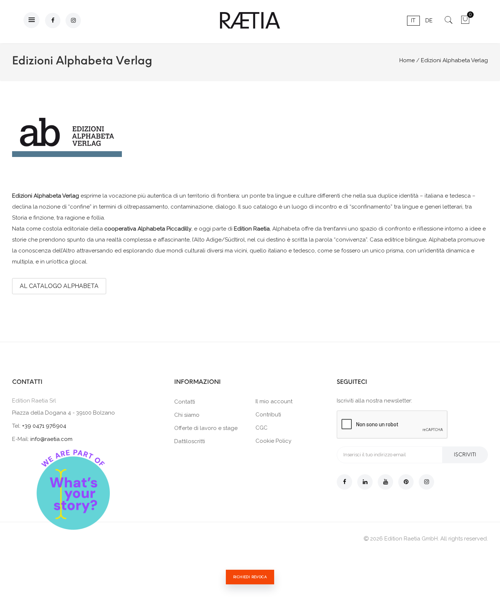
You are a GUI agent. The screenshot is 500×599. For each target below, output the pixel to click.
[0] (465, 22)
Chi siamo (186, 415)
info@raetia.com (51, 439)
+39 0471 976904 (44, 426)
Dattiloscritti (189, 441)
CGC (261, 427)
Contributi (268, 414)
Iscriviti (465, 455)
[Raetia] (250, 20)
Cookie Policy (273, 441)
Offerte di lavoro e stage (206, 428)
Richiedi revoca (250, 577)
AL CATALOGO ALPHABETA (59, 285)
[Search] (449, 22)
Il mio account (273, 401)
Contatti (184, 401)
